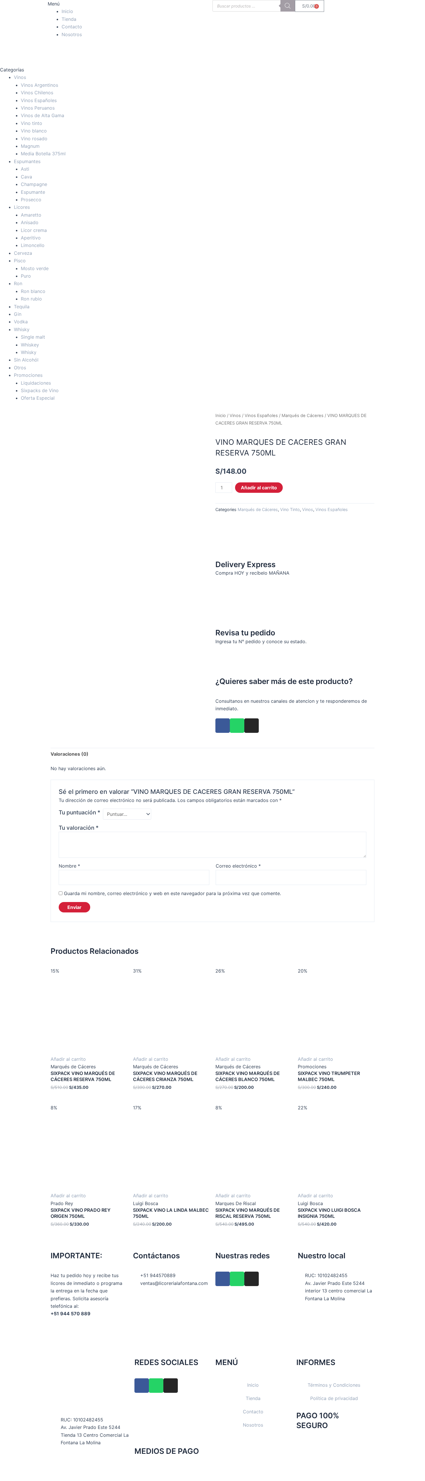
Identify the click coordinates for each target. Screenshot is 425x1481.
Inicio (67, 11)
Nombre (69, 866)
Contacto (72, 26)
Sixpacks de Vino (40, 390)
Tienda (69, 19)
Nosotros (72, 34)
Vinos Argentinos (39, 85)
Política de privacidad (334, 1398)
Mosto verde (35, 268)
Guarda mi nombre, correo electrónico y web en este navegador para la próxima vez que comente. (172, 893)
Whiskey (30, 345)
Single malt (33, 337)
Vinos (20, 77)
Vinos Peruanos (38, 108)
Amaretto (31, 215)
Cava (26, 177)
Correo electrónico (238, 866)
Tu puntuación (79, 812)
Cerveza (23, 253)
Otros (20, 367)
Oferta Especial (38, 398)
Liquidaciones (36, 383)
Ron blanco (33, 291)
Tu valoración (79, 827)
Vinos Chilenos (37, 92)
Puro (26, 276)
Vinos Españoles (39, 100)
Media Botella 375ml (43, 153)
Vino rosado (34, 138)
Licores (22, 207)
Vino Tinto (290, 509)
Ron (18, 283)
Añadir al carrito (259, 487)
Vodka (21, 321)
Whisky (21, 329)
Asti (25, 169)
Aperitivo (31, 238)
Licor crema (34, 230)
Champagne (34, 184)
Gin (17, 314)
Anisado (29, 222)
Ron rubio (31, 299)
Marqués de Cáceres (303, 415)
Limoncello (33, 245)
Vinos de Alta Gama (42, 115)
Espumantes (27, 161)
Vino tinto (31, 123)
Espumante (33, 192)
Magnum (30, 146)
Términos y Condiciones (334, 1385)
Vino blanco (34, 131)
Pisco (20, 260)
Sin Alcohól (26, 360)
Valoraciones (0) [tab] (69, 754)
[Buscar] (287, 6)
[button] (89, 4)
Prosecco (31, 199)
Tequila (21, 306)
